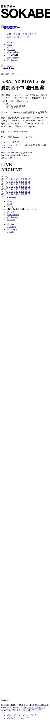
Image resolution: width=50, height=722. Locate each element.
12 (29, 179)
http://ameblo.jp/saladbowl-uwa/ (15, 155)
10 (23, 179)
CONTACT (28, 707)
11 (26, 179)
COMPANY (39, 707)
